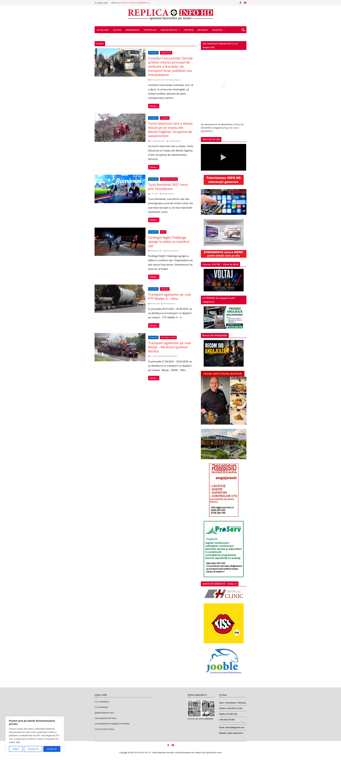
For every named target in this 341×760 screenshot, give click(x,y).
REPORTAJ (188, 30)
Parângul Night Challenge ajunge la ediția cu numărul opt (168, 241)
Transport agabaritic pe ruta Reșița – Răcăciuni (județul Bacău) (169, 347)
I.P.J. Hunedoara (101, 707)
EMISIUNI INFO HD (169, 30)
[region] (34, 735)
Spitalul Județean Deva (104, 712)
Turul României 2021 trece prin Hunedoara (168, 186)
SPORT (163, 232)
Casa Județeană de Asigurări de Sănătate (112, 723)
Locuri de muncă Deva (104, 729)
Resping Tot (33, 749)
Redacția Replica (174, 80)
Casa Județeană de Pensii (105, 718)
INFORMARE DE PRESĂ (168, 337)
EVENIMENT (165, 118)
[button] (178, 30)
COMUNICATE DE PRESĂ (169, 179)
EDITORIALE (203, 30)
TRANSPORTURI (166, 53)
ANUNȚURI (217, 30)
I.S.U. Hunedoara (102, 701)
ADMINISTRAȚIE (132, 30)
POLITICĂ (117, 30)
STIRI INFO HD (150, 30)
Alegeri (16, 749)
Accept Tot (51, 749)
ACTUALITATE (103, 30)
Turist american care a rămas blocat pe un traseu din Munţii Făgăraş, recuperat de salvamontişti (170, 129)
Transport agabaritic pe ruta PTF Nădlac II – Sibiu (169, 296)
